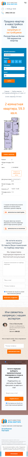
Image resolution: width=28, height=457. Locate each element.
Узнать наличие (9, 154)
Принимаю (14, 454)
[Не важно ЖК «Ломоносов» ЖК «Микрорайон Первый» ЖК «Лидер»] (14, 55)
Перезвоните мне (14, 351)
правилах (22, 449)
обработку (17, 292)
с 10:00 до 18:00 (10, 9)
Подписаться (14, 398)
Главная (7, 91)
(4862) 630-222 (10, 13)
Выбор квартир (17, 91)
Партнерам (5, 430)
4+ (20, 61)
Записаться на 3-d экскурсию (16, 228)
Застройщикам (7, 429)
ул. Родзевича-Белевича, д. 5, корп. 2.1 (14, 93)
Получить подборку (11, 297)
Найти (9, 81)
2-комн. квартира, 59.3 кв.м (13, 96)
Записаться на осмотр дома (16, 212)
